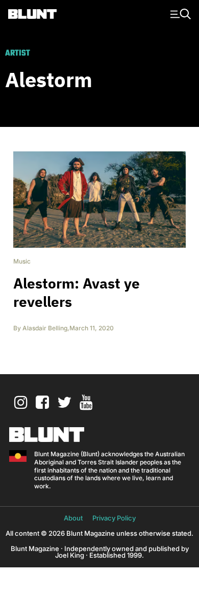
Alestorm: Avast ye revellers (76, 292)
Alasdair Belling (44, 328)
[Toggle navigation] (179, 13)
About (73, 518)
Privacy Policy (114, 518)
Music (22, 261)
